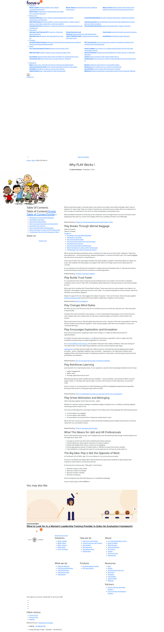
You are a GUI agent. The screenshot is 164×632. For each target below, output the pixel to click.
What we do (33, 16)
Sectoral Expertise (113, 547)
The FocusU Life (113, 553)
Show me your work (61, 536)
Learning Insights (83, 157)
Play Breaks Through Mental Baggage (41, 218)
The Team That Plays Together (85, 274)
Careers (110, 551)
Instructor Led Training (90, 541)
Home (29, 160)
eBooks (110, 568)
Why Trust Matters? (81, 301)
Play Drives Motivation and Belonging (41, 228)
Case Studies (87, 545)
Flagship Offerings (63, 566)
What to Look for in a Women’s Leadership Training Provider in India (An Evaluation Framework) (80, 526)
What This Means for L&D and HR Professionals (44, 230)
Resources (32, 63)
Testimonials (112, 555)
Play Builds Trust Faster (36, 220)
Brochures (111, 572)
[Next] (134, 509)
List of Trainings (63, 549)
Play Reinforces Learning (37, 226)
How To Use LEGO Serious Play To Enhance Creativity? (92, 361)
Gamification (68, 349)
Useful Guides (112, 579)
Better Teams (62, 543)
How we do (33, 30)
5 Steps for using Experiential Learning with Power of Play (94, 222)
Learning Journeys (63, 572)
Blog (33, 160)
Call (45, 241)
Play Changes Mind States (37, 222)
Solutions (32, 5)
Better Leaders (62, 541)
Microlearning (87, 547)
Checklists (111, 574)
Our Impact (111, 549)
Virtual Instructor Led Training (92, 543)
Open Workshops (63, 570)
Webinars (111, 581)
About (31, 46)
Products (32, 40)
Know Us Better (113, 543)
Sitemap (32, 619)
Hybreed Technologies (46, 623)
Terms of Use (33, 615)
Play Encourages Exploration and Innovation (43, 224)
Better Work (61, 547)
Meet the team (112, 545)
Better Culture (62, 545)
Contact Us (30, 77)
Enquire (41, 241)
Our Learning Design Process (117, 541)
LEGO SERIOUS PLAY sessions (78, 344)
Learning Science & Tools (116, 570)
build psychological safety (72, 298)
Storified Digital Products (91, 566)
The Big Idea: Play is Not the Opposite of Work (44, 232)
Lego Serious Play (88, 549)
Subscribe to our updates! (83, 536)
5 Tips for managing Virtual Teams (86, 428)
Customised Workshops (65, 568)
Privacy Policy (33, 617)
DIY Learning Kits (88, 568)
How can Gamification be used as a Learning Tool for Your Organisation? (98, 394)
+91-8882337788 (40, 626)
